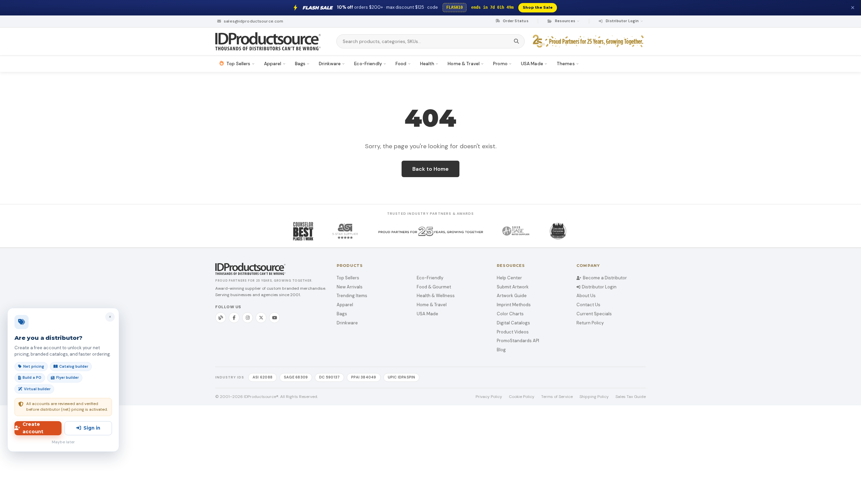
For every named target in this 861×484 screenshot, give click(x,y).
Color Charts (510, 314)
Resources (565, 20)
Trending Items (352, 295)
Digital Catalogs (513, 323)
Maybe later (63, 442)
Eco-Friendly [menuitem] (368, 64)
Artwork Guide (512, 295)
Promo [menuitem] (500, 64)
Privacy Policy (489, 396)
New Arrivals (350, 287)
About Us (586, 295)
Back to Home (430, 168)
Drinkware (347, 323)
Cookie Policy (521, 396)
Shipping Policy (594, 396)
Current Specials (594, 314)
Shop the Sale (538, 7)
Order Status (515, 20)
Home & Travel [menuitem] (464, 64)
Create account (33, 427)
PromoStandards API (518, 341)
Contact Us (588, 305)
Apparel (345, 305)
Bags (342, 314)
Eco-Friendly (430, 278)
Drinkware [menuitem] (330, 64)
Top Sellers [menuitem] (238, 64)
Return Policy (590, 323)
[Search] (516, 41)
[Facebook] (234, 317)
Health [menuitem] (427, 64)
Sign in (91, 428)
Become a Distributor (605, 278)
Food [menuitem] (401, 64)
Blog (501, 350)
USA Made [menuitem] (532, 64)
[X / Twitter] (261, 317)
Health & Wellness (436, 295)
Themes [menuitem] (566, 64)
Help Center (509, 278)
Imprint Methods (514, 305)
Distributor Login (599, 287)
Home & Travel (432, 305)
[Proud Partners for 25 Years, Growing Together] (589, 41)
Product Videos (513, 332)
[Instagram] (247, 317)
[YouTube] (274, 317)
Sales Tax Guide (630, 396)
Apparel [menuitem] (273, 64)
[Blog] (220, 317)
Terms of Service (557, 396)
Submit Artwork (513, 287)
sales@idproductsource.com (253, 21)
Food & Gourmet (434, 287)
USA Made (427, 314)
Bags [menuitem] (300, 64)
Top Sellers (348, 278)
